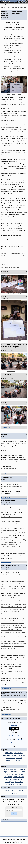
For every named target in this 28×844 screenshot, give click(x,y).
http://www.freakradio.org (8, 671)
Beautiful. (4, 434)
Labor (20, 779)
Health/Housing (18, 777)
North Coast (9, 753)
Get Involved (21, 799)
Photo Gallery (7, 802)
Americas (7, 790)
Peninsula (19, 758)
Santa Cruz (9, 760)
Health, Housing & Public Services (18, 7)
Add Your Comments (7, 427)
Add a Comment (6, 474)
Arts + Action (21, 769)
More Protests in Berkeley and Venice (12, 565)
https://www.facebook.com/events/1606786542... (10, 709)
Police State (19, 782)
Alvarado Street (6, 374)
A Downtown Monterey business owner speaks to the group (12, 345)
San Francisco (10, 758)
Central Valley (18, 753)
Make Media (11, 799)
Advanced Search (14, 815)
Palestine (21, 790)
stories (10, 745)
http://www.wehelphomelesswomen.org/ (12, 517)
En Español (21, 772)
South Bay (21, 755)
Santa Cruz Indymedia (5, 7)
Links (18, 804)
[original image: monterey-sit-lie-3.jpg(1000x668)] (14, 284)
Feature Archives (19, 802)
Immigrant (9, 779)
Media (15, 779)
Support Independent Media (10, 718)
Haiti (12, 790)
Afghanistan (14, 793)
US (22, 760)
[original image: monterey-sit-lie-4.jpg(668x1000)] (14, 320)
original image (11, 94)
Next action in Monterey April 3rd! (11, 692)
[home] (12, 1)
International (14, 763)
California (17, 760)
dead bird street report (8, 500)
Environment (9, 774)
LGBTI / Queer (9, 782)
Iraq (16, 790)
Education (13, 772)
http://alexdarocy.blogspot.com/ (10, 267)
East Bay (14, 755)
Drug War (6, 772)
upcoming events (19, 745)
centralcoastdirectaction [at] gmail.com (13, 695)
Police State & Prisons (5, 8)
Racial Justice (11, 784)
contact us (19, 739)
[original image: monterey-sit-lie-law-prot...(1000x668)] (14, 85)
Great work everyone (7, 477)
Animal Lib (6, 769)
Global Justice (18, 774)
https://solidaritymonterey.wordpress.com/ (13, 253)
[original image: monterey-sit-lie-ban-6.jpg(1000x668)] (14, 415)
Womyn (19, 784)
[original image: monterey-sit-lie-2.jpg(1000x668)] (14, 361)
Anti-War (13, 769)
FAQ (4, 799)
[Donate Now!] (14, 728)
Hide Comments (9, 431)
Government (8, 777)
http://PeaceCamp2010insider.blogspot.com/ (9, 469)
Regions (4, 750)
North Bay (6, 755)
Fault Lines (11, 804)
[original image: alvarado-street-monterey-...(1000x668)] (14, 389)
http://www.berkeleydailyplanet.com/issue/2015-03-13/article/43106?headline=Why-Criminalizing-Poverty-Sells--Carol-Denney (13, 630)
